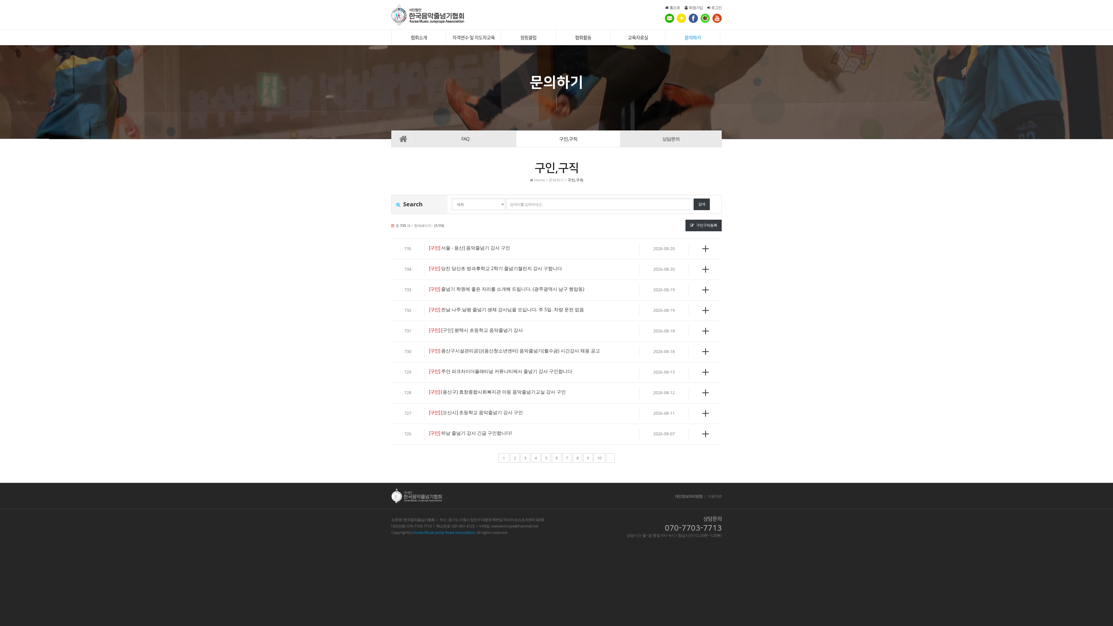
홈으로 (674, 7)
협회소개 (419, 37)
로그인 (716, 7)
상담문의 (671, 139)
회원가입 (695, 7)
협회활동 (583, 37)
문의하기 (693, 37)
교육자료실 (638, 37)
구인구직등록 (706, 225)
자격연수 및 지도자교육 (473, 37)
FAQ (465, 139)
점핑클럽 (528, 37)
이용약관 (715, 496)
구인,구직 (568, 139)
